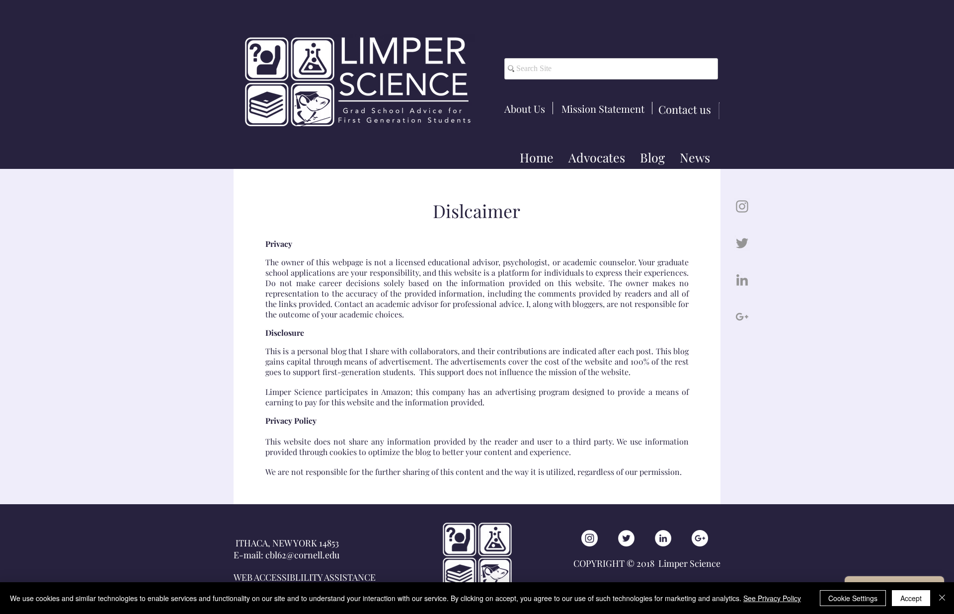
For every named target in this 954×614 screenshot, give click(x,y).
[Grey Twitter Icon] (742, 243)
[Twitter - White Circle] (626, 538)
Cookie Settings (852, 598)
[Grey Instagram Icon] (742, 206)
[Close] (942, 598)
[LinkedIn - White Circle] (663, 538)
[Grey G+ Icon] (742, 316)
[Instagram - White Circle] (589, 538)
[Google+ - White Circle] (700, 538)
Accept (911, 598)
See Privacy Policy (772, 598)
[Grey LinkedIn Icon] (742, 280)
